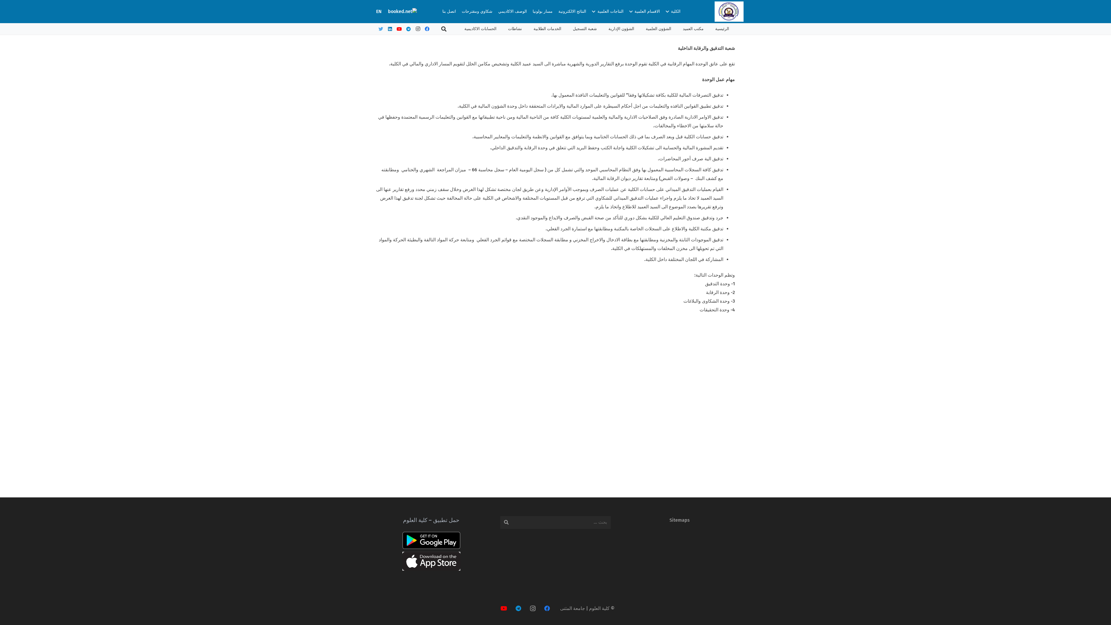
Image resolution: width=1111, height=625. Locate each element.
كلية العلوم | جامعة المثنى (585, 608)
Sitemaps (679, 520)
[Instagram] (417, 29)
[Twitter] (380, 29)
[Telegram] (408, 29)
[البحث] (444, 29)
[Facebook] (427, 29)
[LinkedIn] (390, 29)
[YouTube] (399, 29)
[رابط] (729, 11)
